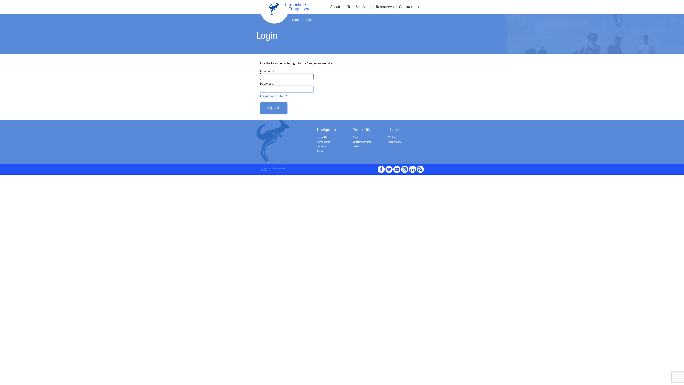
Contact (405, 7)
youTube (396, 168)
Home (296, 20)
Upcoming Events (362, 141)
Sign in (273, 108)
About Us (322, 137)
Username (267, 71)
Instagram (404, 168)
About (335, 7)
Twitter (389, 168)
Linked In (412, 169)
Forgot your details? (273, 96)
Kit (348, 7)
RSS (420, 168)
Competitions (324, 141)
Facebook (381, 168)
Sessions (363, 7)
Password (266, 84)
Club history (394, 141)
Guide (356, 146)
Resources (385, 7)
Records (357, 137)
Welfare (392, 137)
